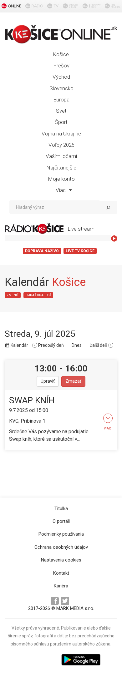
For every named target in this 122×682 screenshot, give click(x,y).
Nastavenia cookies (61, 560)
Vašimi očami (61, 156)
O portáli (61, 521)
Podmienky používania (61, 534)
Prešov (61, 65)
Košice (61, 54)
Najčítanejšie (61, 167)
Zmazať (73, 381)
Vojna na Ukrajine (61, 133)
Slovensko (61, 88)
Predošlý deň (50, 345)
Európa (61, 99)
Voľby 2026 (61, 145)
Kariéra (61, 586)
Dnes (77, 345)
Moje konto (61, 179)
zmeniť (13, 295)
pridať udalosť (38, 295)
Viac (61, 190)
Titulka (61, 508)
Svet (61, 111)
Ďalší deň (98, 345)
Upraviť (48, 381)
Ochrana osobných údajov (61, 547)
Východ (61, 77)
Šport (61, 122)
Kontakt (61, 573)
